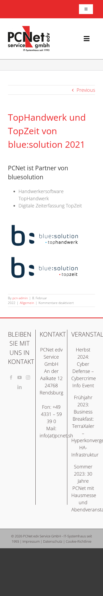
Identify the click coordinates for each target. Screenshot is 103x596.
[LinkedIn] (19, 387)
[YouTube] (19, 377)
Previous (86, 90)
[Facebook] (11, 377)
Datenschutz (52, 541)
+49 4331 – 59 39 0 (51, 414)
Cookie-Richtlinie (78, 541)
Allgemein (27, 303)
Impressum (31, 541)
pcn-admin (20, 298)
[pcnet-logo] (29, 28)
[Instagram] (28, 377)
